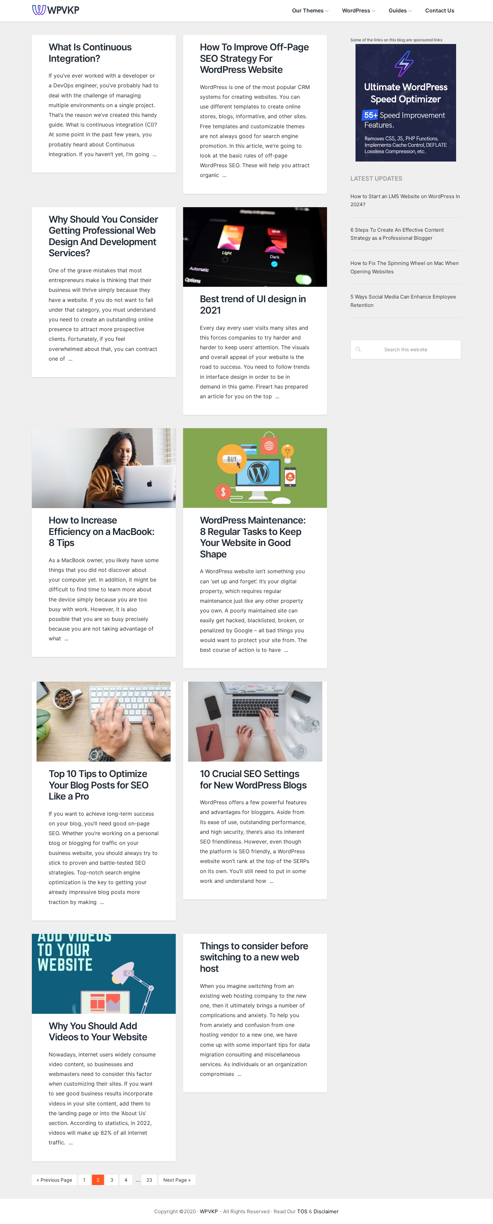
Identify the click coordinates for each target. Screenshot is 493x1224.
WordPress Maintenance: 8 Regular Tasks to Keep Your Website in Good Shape (253, 537)
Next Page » (177, 1181)
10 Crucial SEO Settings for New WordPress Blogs (253, 779)
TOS (302, 1211)
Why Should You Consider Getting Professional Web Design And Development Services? (103, 236)
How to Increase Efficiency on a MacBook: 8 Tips (101, 531)
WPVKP (209, 1211)
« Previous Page (54, 1181)
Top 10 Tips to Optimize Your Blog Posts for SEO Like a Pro (99, 785)
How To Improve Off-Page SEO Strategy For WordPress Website (254, 58)
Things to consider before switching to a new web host (254, 957)
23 (151, 1181)
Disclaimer (326, 1211)
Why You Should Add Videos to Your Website (98, 1031)
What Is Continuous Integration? (90, 52)
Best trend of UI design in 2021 (253, 304)
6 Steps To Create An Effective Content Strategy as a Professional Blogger (397, 234)
